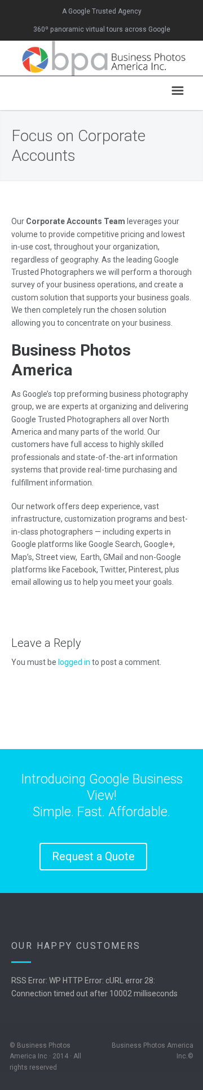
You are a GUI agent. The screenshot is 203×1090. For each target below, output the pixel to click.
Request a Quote (93, 856)
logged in (74, 662)
